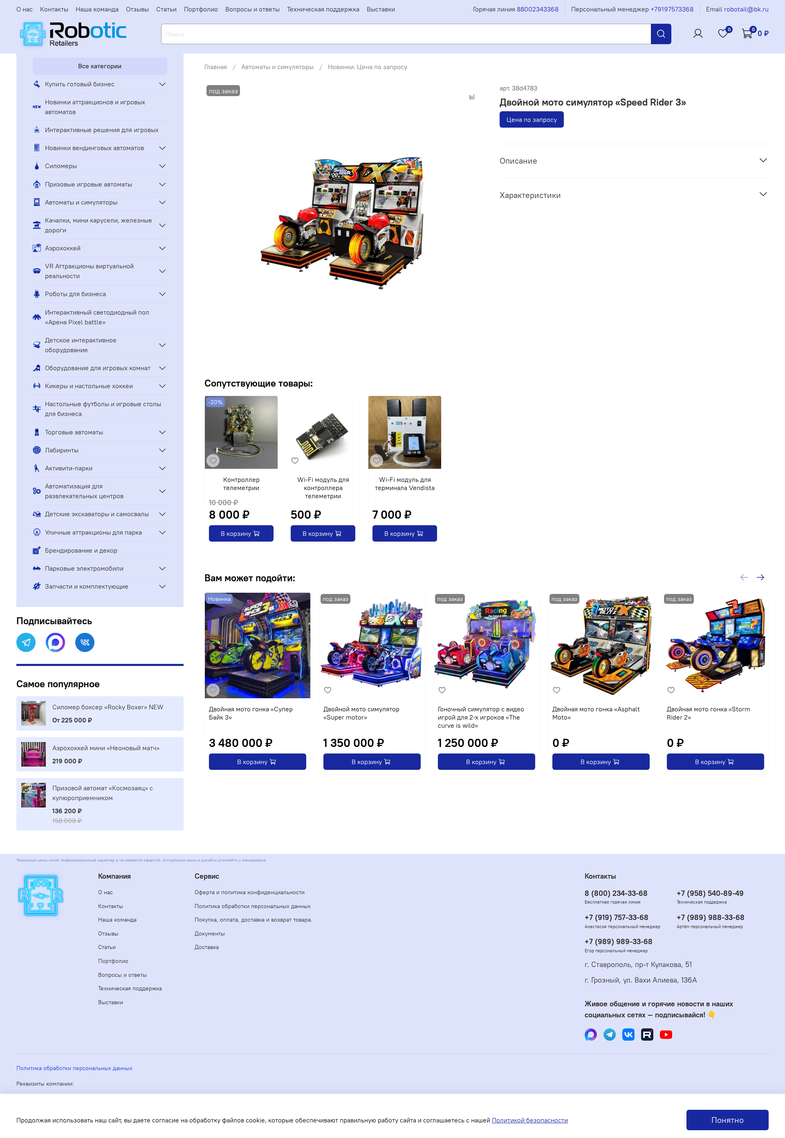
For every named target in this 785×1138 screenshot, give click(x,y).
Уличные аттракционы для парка (93, 532)
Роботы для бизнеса (75, 294)
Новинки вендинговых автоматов (94, 148)
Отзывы (137, 9)
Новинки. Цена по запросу (367, 67)
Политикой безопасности (530, 1120)
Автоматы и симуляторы (277, 67)
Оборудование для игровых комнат (97, 368)
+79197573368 (671, 9)
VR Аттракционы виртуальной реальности (89, 271)
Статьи (166, 9)
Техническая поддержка (323, 9)
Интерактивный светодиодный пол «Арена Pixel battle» (97, 317)
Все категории (99, 66)
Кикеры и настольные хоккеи (89, 386)
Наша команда (97, 9)
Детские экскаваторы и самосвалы (97, 514)
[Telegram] (26, 642)
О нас (24, 9)
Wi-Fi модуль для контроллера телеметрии (323, 487)
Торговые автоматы (74, 432)
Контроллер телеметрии (241, 483)
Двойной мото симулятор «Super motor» (361, 713)
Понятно (727, 1120)
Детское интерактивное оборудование (81, 345)
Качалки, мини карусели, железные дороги (98, 225)
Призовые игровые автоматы (88, 184)
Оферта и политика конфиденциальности (250, 892)
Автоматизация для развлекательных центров (84, 491)
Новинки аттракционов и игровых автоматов (95, 107)
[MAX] (55, 642)
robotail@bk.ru (746, 9)
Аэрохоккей (63, 248)
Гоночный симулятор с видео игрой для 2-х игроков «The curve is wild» (481, 717)
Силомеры (61, 166)
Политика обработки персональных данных (253, 906)
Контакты (54, 9)
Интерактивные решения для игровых (102, 130)
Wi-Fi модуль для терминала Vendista (405, 483)
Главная (215, 67)
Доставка (207, 947)
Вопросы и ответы (252, 9)
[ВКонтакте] (84, 642)
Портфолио (201, 9)
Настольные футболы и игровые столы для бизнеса (103, 409)
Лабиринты (61, 450)
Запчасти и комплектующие (86, 586)
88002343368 (537, 9)
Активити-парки (68, 468)
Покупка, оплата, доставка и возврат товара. (253, 919)
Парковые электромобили (84, 568)
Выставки (381, 9)
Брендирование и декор (81, 550)
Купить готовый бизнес (79, 84)
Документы (210, 933)
